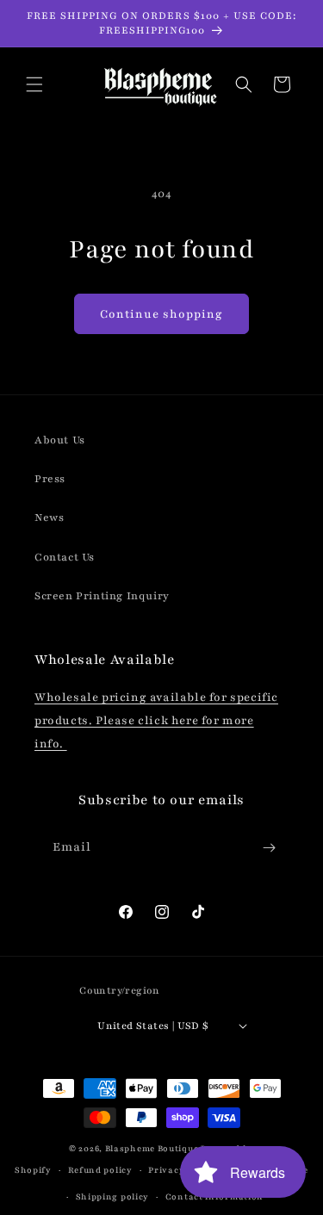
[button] (34, 84)
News (49, 517)
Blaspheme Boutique (152, 1148)
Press (49, 479)
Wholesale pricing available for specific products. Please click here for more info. (156, 721)
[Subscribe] (269, 848)
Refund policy (100, 1169)
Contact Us (64, 557)
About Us (59, 440)
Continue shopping (161, 314)
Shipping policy (113, 1196)
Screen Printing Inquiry (102, 596)
